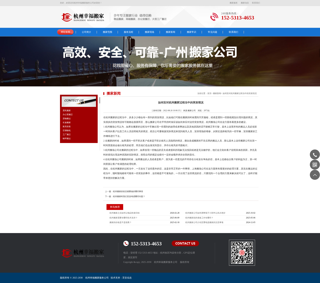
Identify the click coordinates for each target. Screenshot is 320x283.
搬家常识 (191, 32)
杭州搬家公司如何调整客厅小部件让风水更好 (205, 213)
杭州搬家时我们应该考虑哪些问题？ (129, 196)
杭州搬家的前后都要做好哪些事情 (128, 191)
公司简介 (86, 32)
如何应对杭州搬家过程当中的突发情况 (240, 93)
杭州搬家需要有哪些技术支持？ (124, 218)
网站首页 (65, 32)
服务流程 (128, 32)
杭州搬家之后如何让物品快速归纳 (125, 213)
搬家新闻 (170, 32)
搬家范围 (107, 32)
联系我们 (256, 3)
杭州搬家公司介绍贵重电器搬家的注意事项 (204, 222)
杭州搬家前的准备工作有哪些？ (199, 218)
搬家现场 (149, 32)
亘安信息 (127, 278)
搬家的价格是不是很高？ (121, 222)
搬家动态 (245, 3)
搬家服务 (234, 3)
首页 (209, 93)
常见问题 (212, 32)
